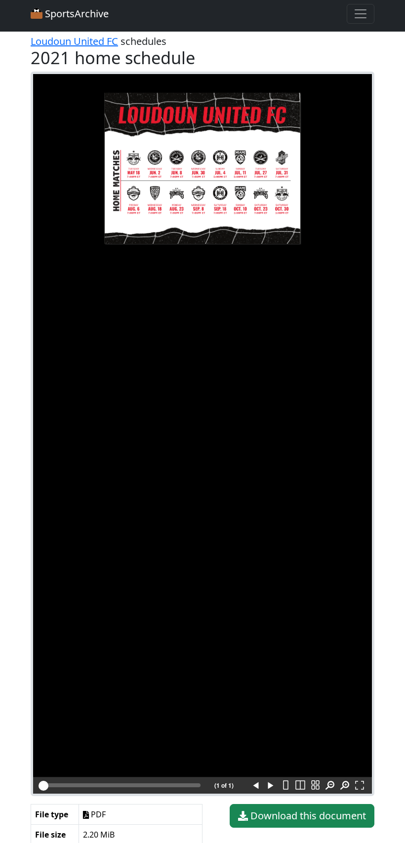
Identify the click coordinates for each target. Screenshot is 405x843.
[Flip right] (270, 785)
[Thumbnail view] (315, 785)
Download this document (307, 815)
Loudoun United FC (74, 41)
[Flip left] (255, 785)
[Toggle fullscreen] (359, 785)
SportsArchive (75, 13)
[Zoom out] (330, 785)
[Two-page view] (300, 785)
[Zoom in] (344, 785)
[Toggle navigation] (360, 14)
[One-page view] (285, 785)
